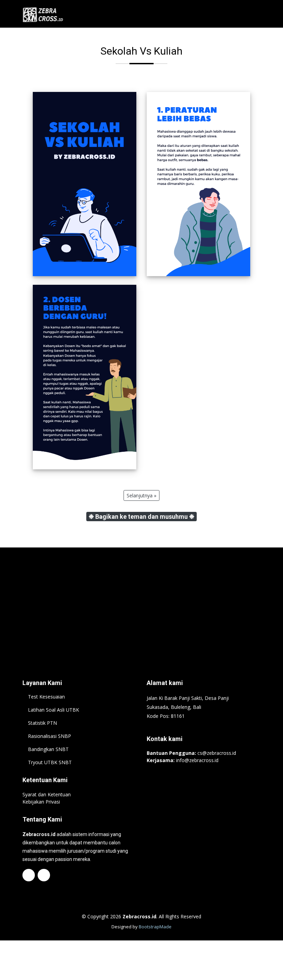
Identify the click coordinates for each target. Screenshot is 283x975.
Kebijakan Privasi (41, 801)
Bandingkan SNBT (48, 749)
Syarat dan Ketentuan (46, 794)
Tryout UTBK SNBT (50, 762)
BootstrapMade (155, 927)
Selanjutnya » (141, 495)
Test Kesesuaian (46, 696)
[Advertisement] (141, 602)
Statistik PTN (42, 723)
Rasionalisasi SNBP (49, 736)
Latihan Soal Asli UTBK (53, 709)
